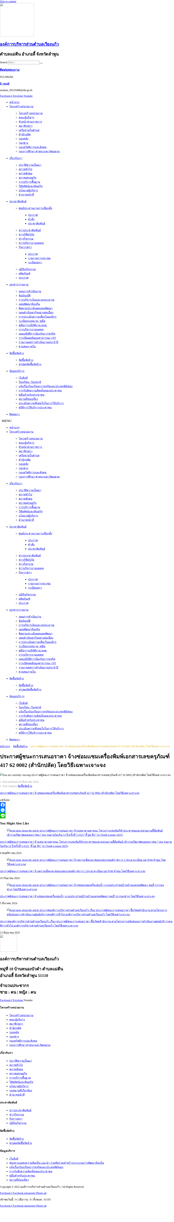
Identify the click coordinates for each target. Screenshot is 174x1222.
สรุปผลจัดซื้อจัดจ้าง (30, 364)
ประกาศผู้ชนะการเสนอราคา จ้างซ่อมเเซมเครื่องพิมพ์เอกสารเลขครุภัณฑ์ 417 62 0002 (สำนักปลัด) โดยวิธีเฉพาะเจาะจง (69, 793)
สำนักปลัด (25, 134)
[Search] (41, 63)
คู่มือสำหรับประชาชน (31, 394)
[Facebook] (87, 804)
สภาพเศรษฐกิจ (27, 177)
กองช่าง (23, 142)
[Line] (87, 815)
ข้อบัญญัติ (24, 295)
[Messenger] (87, 810)
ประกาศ (33, 215)
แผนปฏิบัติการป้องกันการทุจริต (37, 333)
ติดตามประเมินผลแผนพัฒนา (36, 308)
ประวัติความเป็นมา (30, 164)
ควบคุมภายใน (27, 346)
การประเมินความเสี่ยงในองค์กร (37, 316)
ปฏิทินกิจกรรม (27, 269)
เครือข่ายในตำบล (29, 130)
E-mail (4, 83)
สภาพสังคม (25, 173)
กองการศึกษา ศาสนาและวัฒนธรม (39, 151)
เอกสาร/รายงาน (18, 284)
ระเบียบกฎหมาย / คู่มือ (32, 321)
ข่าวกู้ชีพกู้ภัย (26, 234)
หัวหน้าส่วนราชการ (30, 121)
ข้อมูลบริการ (16, 371)
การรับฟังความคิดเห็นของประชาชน (40, 390)
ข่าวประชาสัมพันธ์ (30, 230)
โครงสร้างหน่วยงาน (21, 106)
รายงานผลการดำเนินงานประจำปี (38, 342)
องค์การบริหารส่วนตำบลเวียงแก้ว (29, 44)
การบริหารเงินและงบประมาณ (36, 299)
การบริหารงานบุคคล (31, 329)
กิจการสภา (25, 247)
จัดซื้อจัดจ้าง (16, 353)
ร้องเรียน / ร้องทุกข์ (30, 382)
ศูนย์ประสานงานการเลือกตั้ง (35, 208)
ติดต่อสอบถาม (10, 70)
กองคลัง (23, 138)
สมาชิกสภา (25, 125)
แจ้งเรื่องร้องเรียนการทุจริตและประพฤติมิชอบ (46, 386)
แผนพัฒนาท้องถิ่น (29, 304)
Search (3, 62)
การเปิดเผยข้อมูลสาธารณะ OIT (37, 337)
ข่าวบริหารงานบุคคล (31, 243)
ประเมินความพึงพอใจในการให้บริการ (41, 403)
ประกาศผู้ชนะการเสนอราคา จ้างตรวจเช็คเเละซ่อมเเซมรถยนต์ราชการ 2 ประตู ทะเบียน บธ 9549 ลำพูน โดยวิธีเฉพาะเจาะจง (72, 871)
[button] (87, 421)
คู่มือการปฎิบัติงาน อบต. (33, 325)
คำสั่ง (31, 219)
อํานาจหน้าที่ (26, 194)
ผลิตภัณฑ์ (24, 273)
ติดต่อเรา (14, 414)
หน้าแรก (14, 102)
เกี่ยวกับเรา (15, 158)
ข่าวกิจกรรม (26, 238)
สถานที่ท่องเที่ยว (28, 399)
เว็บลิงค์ (23, 377)
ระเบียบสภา (35, 262)
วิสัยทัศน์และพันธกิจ (30, 186)
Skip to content (8, 1)
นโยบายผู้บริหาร (28, 190)
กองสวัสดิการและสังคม (33, 147)
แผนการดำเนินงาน (30, 291)
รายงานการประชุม (39, 258)
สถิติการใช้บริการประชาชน (35, 407)
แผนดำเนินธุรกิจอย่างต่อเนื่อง (36, 312)
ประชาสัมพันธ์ (18, 201)
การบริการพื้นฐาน (29, 181)
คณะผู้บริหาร (26, 117)
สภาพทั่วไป (25, 169)
